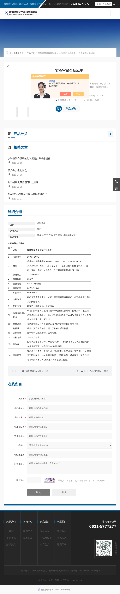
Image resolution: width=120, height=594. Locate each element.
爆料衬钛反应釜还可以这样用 (23, 182)
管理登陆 (65, 580)
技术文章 (27, 538)
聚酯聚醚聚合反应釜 (47, 53)
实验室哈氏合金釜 (99, 371)
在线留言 (61, 531)
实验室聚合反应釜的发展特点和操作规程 (29, 158)
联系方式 (61, 538)
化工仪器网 (54, 580)
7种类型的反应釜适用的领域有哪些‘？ (27, 194)
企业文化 (11, 538)
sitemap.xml (76, 580)
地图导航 (61, 544)
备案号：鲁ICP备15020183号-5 (85, 570)
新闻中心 (27, 531)
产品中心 (31, 53)
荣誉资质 (11, 544)
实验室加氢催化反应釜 (36, 371)
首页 (22, 53)
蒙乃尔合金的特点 (17, 170)
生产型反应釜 (46, 544)
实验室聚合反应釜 (67, 53)
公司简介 (11, 531)
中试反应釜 (46, 538)
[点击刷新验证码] (49, 480)
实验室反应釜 (46, 531)
